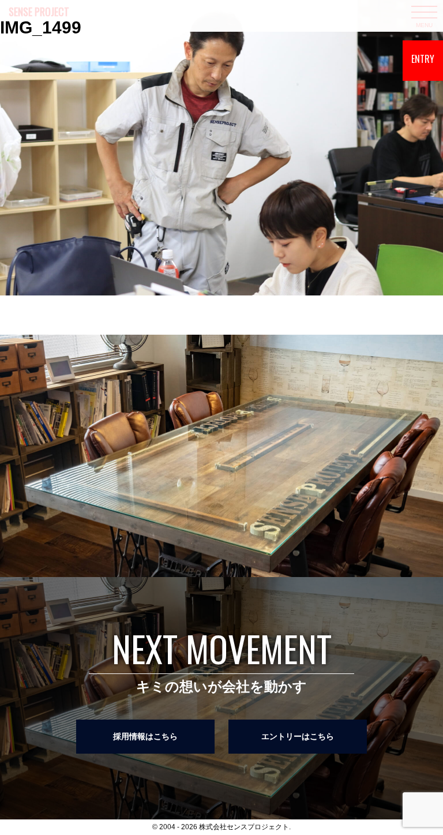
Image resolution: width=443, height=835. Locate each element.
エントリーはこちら (297, 736)
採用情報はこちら (145, 736)
